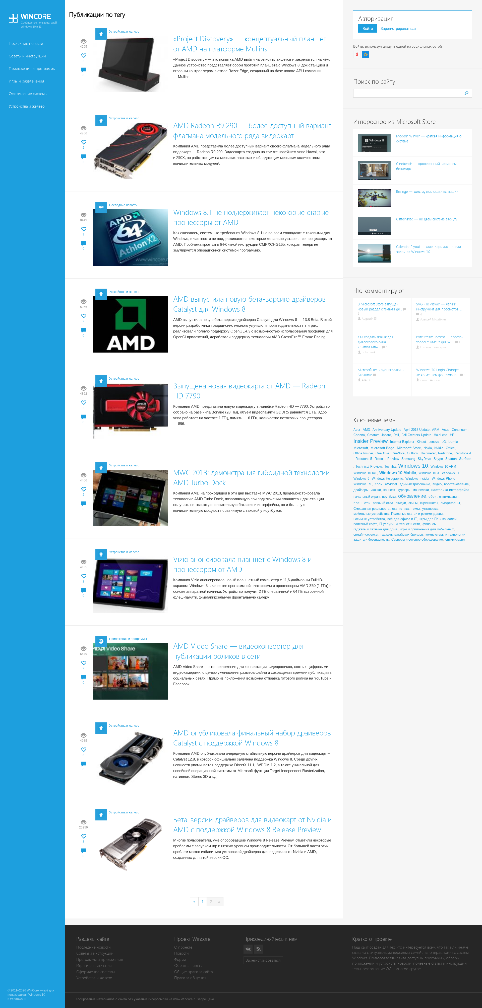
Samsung (408, 459)
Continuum (459, 430)
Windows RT (362, 484)
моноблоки (421, 490)
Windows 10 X (428, 473)
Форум (180, 959)
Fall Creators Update (416, 435)
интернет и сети (408, 524)
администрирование (415, 484)
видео (437, 484)
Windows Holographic (387, 478)
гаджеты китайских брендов (402, 534)
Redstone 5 (363, 459)
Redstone (445, 453)
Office (450, 448)
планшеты (361, 503)
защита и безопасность (371, 539)
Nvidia (438, 448)
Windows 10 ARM (443, 466)
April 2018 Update (417, 430)
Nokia (428, 448)
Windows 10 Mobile (397, 473)
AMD (366, 430)
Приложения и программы (32, 68)
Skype (438, 459)
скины (412, 503)
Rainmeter (428, 453)
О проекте (183, 947)
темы (415, 509)
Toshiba (390, 466)
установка (430, 509)
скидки (401, 503)
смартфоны (450, 503)
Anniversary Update (387, 430)
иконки (376, 490)
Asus (445, 430)
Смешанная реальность (371, 509)
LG (444, 442)
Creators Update (379, 435)
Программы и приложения (99, 959)
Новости (181, 953)
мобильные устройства (371, 514)
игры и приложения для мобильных (427, 529)
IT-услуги (386, 524)
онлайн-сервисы (365, 534)
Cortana (359, 435)
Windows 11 (450, 473)
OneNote (398, 453)
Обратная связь (188, 965)
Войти (368, 28)
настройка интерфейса (450, 490)
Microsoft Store (409, 448)
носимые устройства (369, 519)
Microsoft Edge (382, 448)
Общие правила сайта (193, 971)
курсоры (404, 490)
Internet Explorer (402, 442)
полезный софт (365, 524)
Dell (396, 435)
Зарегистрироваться (398, 28)
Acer (356, 430)
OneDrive (382, 453)
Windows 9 (361, 478)
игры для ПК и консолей (437, 519)
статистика (400, 509)
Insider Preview (370, 441)
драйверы (360, 490)
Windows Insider (417, 478)
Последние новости (26, 43)
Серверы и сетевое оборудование (417, 539)
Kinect (421, 442)
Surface (465, 459)
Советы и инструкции (27, 56)
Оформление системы (28, 93)
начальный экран (366, 496)
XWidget (391, 484)
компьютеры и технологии (445, 534)
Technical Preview (368, 466)
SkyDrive (424, 459)
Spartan (451, 459)
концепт (389, 490)
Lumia (453, 442)
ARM (435, 430)
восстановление (456, 484)
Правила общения (190, 977)
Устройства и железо (27, 106)
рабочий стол (383, 503)
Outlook (412, 453)
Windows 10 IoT (365, 473)
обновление (412, 496)
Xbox (378, 484)
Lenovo (434, 442)
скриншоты (429, 503)
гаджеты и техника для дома (375, 529)
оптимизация (448, 496)
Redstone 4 (462, 453)
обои (433, 496)
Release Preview (387, 459)
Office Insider (363, 453)
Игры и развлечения (26, 81)
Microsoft (360, 448)
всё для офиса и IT (402, 519)
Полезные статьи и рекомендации (417, 514)
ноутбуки (389, 496)
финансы (429, 524)
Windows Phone (443, 478)
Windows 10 (413, 466)
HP (452, 435)
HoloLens (440, 435)
